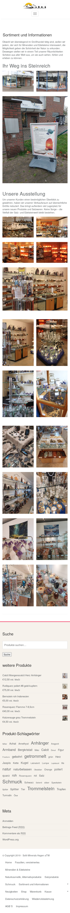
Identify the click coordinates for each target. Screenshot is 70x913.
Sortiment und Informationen (34, 884)
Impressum (22, 906)
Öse (16, 795)
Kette (16, 763)
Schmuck (12, 781)
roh (14, 775)
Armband (9, 749)
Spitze (5, 789)
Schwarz (29, 782)
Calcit (45, 750)
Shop (24, 891)
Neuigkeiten (11, 891)
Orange (48, 769)
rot (35, 775)
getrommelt (35, 756)
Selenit (39, 782)
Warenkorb (35, 891)
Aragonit (55, 743)
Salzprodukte (52, 877)
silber (46, 782)
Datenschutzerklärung (17, 898)
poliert (58, 769)
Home (8, 862)
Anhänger (40, 743)
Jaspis (6, 763)
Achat (12, 743)
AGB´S (9, 906)
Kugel (24, 763)
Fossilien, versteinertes (27, 862)
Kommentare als (14, 833)
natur (6, 769)
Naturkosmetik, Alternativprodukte (23, 877)
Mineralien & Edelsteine (17, 869)
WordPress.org (10, 839)
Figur (61, 750)
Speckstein (56, 782)
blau (37, 750)
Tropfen (61, 789)
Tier (23, 789)
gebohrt (17, 756)
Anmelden (7, 821)
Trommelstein (41, 788)
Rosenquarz (25, 775)
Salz (41, 775)
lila (62, 763)
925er (4, 743)
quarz (6, 775)
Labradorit (35, 763)
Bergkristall (25, 750)
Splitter (14, 789)
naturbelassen (22, 769)
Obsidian (38, 769)
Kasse (48, 891)
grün (50, 756)
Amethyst (23, 743)
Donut (53, 750)
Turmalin (7, 795)
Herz (58, 756)
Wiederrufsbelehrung (43, 898)
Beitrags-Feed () (13, 827)
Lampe (45, 763)
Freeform (6, 757)
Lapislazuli (55, 763)
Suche (7, 654)
